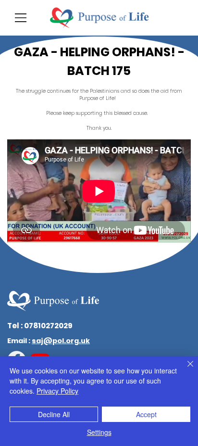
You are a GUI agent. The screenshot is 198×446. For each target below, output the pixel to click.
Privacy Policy (57, 391)
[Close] (184, 369)
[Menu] (21, 18)
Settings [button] (99, 432)
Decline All (54, 414)
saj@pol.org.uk (61, 341)
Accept (146, 414)
